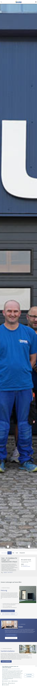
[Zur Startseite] (18, 2)
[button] (36, 2)
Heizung (9, 552)
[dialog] (18, 675)
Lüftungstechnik (22, 552)
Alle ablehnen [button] (29, 676)
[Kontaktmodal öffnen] (1, 2)
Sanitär (17, 552)
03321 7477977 (8, 572)
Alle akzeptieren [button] (29, 674)
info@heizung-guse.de (26, 566)
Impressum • (4, 669)
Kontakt (7, 669)
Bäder (13, 552)
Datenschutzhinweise (5, 679)
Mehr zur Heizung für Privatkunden (7, 610)
